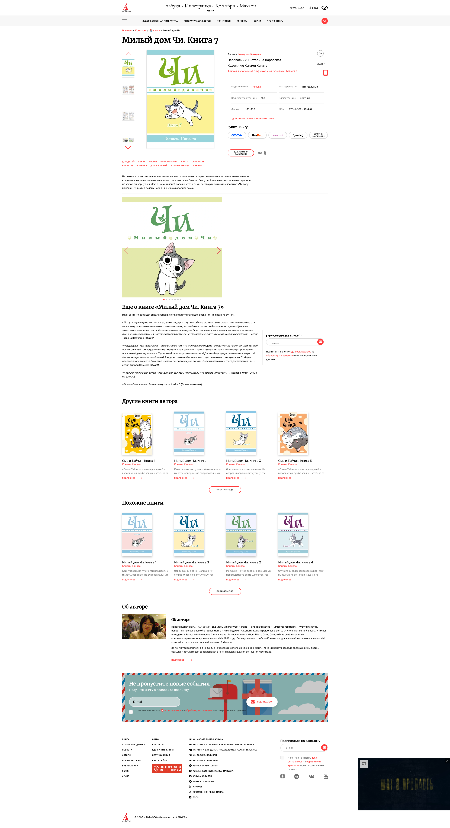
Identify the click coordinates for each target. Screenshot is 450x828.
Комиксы (242, 21)
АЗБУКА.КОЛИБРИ (202, 776)
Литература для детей (197, 21)
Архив (125, 776)
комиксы (127, 165)
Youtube (198, 787)
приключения (168, 162)
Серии (257, 21)
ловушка (141, 165)
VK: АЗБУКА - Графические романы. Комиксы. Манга (224, 744)
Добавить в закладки (241, 153)
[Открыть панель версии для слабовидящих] (325, 8)
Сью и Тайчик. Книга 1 (138, 460)
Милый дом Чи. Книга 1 (191, 460)
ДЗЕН (196, 797)
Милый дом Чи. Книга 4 (295, 562)
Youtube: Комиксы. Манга (208, 792)
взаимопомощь (180, 165)
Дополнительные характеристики (253, 118)
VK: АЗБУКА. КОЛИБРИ (205, 755)
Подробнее (128, 478)
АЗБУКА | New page (203, 781)
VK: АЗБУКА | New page (205, 760)
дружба (197, 165)
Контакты (158, 744)
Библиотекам (130, 766)
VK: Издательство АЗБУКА (208, 739)
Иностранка (197, 6)
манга (184, 162)
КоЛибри (225, 6)
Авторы (126, 755)
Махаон (247, 6)
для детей (128, 162)
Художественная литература (160, 21)
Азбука (172, 6)
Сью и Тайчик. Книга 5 (295, 460)
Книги (210, 10)
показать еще (225, 490)
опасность (198, 162)
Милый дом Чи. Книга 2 (243, 562)
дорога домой (158, 165)
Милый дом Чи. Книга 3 (243, 460)
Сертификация (161, 755)
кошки (153, 162)
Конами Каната (249, 54)
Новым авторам (131, 760)
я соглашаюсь (302, 351)
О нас (155, 739)
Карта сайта (159, 760)
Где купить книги (163, 750)
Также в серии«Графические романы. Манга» (262, 71)
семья (142, 162)
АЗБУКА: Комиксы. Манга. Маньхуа (213, 771)
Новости (127, 750)
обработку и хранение (279, 355)
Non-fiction (224, 21)
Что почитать (275, 21)
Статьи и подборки (133, 744)
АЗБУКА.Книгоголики (205, 766)
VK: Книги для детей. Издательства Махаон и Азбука (225, 750)
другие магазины (319, 135)
